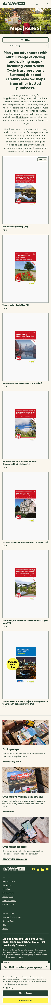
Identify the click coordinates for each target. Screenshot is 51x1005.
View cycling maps (11, 761)
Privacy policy (7, 897)
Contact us (6, 885)
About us (6, 877)
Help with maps (8, 881)
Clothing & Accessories (11, 917)
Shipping (6, 889)
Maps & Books (8, 913)
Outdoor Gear (8, 921)
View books (8, 811)
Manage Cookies (25, 993)
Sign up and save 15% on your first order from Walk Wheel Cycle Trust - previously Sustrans (24, 942)
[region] (25, 987)
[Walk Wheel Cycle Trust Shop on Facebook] (33, 869)
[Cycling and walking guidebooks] (25, 780)
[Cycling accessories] (25, 830)
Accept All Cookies (25, 1000)
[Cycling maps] (25, 732)
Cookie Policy (8, 988)
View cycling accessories (14, 859)
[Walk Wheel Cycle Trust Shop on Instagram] (38, 869)
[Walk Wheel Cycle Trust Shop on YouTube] (47, 869)
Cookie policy (8, 904)
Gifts (4, 925)
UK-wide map (36, 101)
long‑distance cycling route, (17, 98)
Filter (27, 40)
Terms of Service (9, 901)
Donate (5, 929)
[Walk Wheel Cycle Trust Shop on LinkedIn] (42, 869)
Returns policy (8, 893)
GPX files (21, 117)
